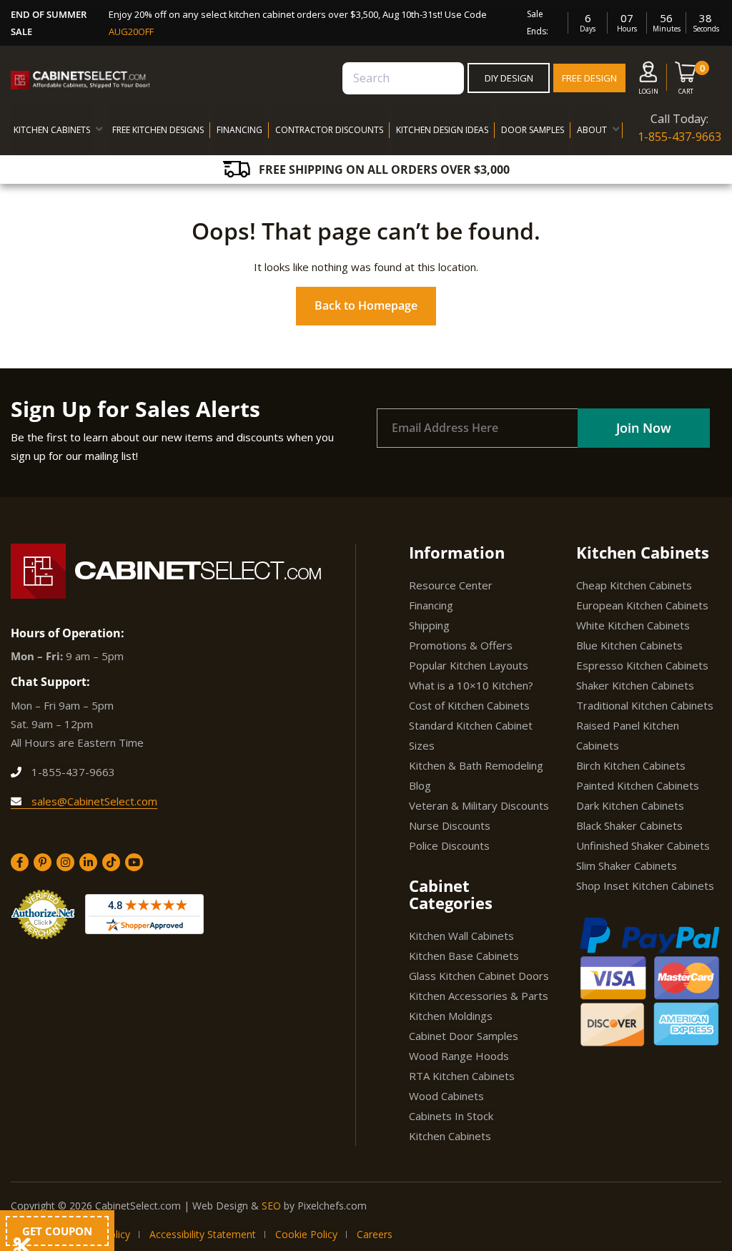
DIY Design (509, 78)
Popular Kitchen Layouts (468, 665)
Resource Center (451, 585)
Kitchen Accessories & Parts (478, 995)
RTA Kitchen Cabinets (462, 1076)
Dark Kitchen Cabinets (630, 805)
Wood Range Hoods (459, 1056)
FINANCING (239, 130)
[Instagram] (65, 862)
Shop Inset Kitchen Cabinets (645, 885)
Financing (431, 605)
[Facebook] (20, 862)
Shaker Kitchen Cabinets (635, 685)
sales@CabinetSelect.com (93, 801)
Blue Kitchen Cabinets (629, 645)
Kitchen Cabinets (450, 1136)
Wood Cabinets (446, 1096)
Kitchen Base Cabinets (464, 955)
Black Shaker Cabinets (629, 825)
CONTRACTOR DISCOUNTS (329, 130)
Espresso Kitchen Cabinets (642, 665)
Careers (374, 1234)
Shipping (429, 625)
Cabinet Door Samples (463, 1036)
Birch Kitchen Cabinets (631, 765)
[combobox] (403, 78)
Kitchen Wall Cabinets (461, 935)
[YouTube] (134, 862)
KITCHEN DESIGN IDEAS (442, 130)
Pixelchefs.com (332, 1205)
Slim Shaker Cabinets (626, 865)
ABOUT (592, 130)
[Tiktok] (111, 862)
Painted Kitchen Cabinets (637, 785)
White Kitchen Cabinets (633, 625)
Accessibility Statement (202, 1234)
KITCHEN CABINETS (52, 130)
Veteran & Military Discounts (479, 805)
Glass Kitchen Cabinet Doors (479, 975)
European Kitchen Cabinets (642, 605)
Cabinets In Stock (451, 1116)
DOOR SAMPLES (532, 130)
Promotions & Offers (461, 645)
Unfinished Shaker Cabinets (643, 845)
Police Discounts (449, 845)
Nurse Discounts (449, 825)
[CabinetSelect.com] (80, 80)
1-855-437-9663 (679, 136)
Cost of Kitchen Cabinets (469, 705)
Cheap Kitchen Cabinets (634, 585)
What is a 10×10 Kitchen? (471, 685)
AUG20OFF (131, 31)
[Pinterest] (42, 862)
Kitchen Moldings (451, 1016)
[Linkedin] (88, 862)
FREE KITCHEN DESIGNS (158, 130)
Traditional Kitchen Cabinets (644, 705)
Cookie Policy (306, 1234)
